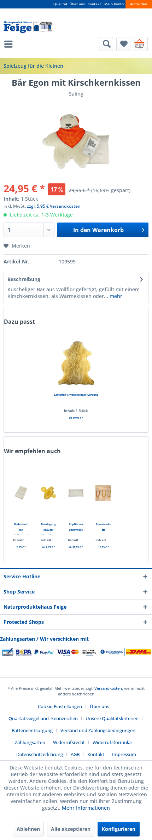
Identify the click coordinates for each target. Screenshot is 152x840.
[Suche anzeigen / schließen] (106, 44)
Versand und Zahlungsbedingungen (97, 730)
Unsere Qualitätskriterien (112, 718)
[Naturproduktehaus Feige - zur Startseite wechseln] (28, 27)
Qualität (60, 4)
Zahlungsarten (30, 742)
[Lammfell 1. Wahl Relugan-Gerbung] (76, 363)
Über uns (77, 4)
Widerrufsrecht (69, 742)
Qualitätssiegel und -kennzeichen (43, 718)
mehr (115, 296)
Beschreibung (23, 279)
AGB (75, 754)
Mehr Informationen (86, 807)
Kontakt (94, 4)
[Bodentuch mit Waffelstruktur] (21, 493)
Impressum (124, 754)
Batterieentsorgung (32, 730)
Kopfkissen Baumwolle (76, 526)
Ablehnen (28, 829)
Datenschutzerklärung (39, 754)
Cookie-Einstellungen (60, 706)
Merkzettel (123, 44)
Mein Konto (114, 4)
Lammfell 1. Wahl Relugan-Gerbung (76, 394)
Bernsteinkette (103, 526)
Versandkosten (108, 688)
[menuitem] (10, 44)
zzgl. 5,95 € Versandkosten (54, 206)
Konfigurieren (118, 829)
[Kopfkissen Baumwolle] (76, 493)
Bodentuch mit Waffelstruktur (21, 528)
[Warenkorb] (141, 44)
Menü (10, 44)
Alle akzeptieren (70, 829)
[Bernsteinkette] (103, 493)
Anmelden (138, 4)
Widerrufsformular (112, 742)
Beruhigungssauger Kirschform (48, 528)
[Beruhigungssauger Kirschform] (49, 493)
